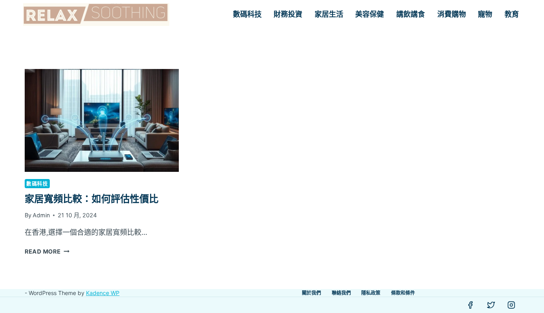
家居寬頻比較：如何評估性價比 (92, 199)
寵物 (485, 14)
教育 (512, 14)
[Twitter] (491, 305)
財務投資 (288, 14)
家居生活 (329, 14)
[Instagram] (511, 305)
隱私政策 (370, 293)
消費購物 (451, 14)
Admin (41, 215)
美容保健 (369, 14)
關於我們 (311, 293)
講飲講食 (410, 14)
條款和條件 (403, 293)
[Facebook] (470, 305)
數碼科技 (247, 14)
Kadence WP (102, 292)
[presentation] (102, 120)
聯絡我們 (341, 293)
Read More (47, 251)
